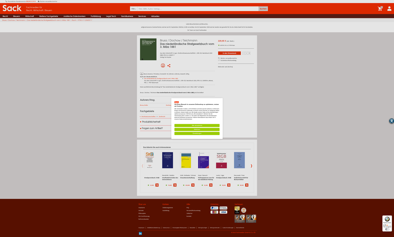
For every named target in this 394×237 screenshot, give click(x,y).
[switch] (387, 229)
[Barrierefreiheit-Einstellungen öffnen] (391, 121)
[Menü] (390, 216)
